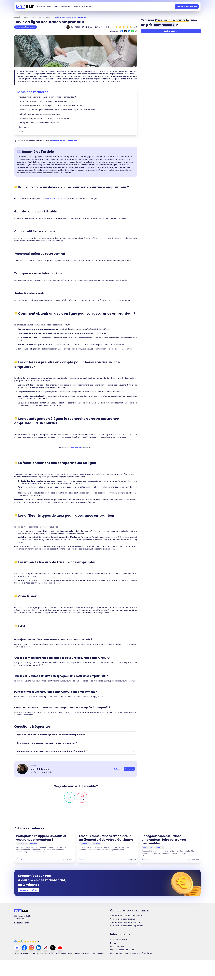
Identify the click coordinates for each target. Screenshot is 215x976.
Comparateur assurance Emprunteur (126, 926)
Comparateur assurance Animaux (125, 922)
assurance (76, 447)
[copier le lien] (136, 31)
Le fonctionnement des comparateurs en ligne (39, 114)
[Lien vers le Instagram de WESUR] (31, 947)
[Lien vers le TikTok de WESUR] (45, 947)
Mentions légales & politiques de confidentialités (131, 953)
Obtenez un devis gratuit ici (64, 141)
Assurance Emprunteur (33, 17)
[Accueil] (25, 6)
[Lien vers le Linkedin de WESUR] (38, 947)
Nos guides (114, 943)
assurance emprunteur (56, 198)
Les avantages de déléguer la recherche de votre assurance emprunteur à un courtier (57, 110)
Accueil (17, 17)
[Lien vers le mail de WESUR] (17, 947)
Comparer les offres (28, 890)
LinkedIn (117, 769)
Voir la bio (129, 769)
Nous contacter (117, 946)
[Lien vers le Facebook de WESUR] (24, 947)
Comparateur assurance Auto (123, 919)
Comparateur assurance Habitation (126, 915)
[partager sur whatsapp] (132, 31)
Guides (48, 17)
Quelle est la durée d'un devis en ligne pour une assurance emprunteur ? (51, 734)
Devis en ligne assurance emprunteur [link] (71, 17)
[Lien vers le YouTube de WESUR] (60, 947)
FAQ (21, 131)
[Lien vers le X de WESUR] (53, 947)
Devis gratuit (169, 31)
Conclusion (24, 127)
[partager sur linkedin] (129, 31)
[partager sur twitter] (125, 31)
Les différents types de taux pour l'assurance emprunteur (44, 118)
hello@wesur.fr (21, 923)
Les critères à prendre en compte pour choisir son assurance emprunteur (51, 105)
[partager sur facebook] (121, 31)
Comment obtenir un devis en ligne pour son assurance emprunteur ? (49, 101)
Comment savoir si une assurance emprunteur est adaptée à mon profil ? (52, 751)
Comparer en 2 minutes (186, 6)
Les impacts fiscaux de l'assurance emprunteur (39, 122)
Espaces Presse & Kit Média (122, 950)
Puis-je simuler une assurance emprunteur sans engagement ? (47, 743)
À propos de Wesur (118, 939)
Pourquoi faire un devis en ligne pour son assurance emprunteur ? (47, 97)
